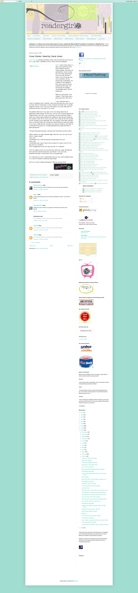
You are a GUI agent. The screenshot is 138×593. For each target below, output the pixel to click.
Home (51, 245)
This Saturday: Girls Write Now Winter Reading (93, 492)
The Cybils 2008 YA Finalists (89, 522)
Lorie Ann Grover (85, 231)
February (84, 454)
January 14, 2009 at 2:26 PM (40, 200)
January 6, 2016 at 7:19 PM (40, 220)
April (83, 449)
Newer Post (32, 245)
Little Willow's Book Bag (88, 471)
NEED (57, 65)
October (84, 436)
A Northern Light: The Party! (89, 483)
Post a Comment (35, 242)
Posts (82, 198)
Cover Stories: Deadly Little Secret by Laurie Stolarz (95, 520)
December (84, 432)
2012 (82, 423)
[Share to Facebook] (56, 175)
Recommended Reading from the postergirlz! (93, 469)
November (84, 434)
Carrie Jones (32, 60)
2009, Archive (58, 38)
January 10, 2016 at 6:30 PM (40, 239)
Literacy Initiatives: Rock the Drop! (78, 35)
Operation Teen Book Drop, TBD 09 (91, 509)
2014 (82, 419)
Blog (29, 35)
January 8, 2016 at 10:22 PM (40, 230)
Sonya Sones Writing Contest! (89, 511)
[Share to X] (54, 175)
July (83, 443)
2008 (82, 527)
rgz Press (101, 38)
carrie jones (36, 177)
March (83, 452)
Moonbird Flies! (84, 232)
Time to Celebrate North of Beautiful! (91, 486)
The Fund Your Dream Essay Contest (91, 515)
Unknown (35, 225)
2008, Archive (69, 38)
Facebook (77, 47)
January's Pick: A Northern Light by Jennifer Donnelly (95, 524)
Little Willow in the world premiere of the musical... (94, 494)
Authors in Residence (34, 38)
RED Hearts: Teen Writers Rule (89, 464)
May (83, 447)
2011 (82, 426)
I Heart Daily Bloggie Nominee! (89, 462)
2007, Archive (80, 38)
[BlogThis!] (53, 175)
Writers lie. (84, 513)
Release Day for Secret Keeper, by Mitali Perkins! (94, 499)
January (84, 456)
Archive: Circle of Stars (58, 35)
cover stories (42, 177)
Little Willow (84, 235)
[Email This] (51, 175)
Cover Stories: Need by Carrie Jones (91, 501)
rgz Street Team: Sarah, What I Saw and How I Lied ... (95, 490)
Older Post (70, 245)
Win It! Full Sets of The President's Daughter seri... (94, 479)
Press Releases (91, 38)
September (85, 438)
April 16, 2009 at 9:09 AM (39, 211)
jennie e (35, 194)
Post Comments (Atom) (42, 248)
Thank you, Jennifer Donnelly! (89, 458)
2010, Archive (47, 38)
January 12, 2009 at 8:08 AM (40, 189)
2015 (82, 417)
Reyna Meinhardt (38, 205)
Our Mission (36, 35)
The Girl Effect (85, 477)
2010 (82, 428)
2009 (82, 430)
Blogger (76, 581)
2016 (82, 415)
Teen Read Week (96, 35)
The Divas (46, 35)
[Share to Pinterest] (58, 175)
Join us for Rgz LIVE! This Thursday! (91, 497)
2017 (82, 412)
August (84, 441)
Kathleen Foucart (38, 185)
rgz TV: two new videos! (88, 467)
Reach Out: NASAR (87, 460)
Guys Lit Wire (83, 339)
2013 (82, 421)
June (83, 445)
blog (32, 61)
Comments (84, 201)
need (47, 177)
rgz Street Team (86, 488)
